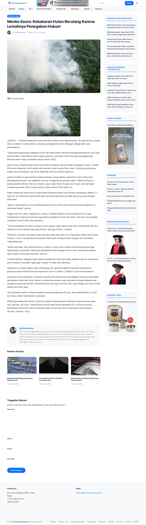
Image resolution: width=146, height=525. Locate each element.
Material (128, 522)
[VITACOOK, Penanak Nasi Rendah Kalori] (121, 318)
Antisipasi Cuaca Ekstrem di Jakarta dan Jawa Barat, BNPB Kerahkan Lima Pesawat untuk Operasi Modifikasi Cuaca (121, 91)
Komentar (11, 409)
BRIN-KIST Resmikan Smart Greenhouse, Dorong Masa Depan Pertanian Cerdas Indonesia (121, 26)
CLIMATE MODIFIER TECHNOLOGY (116, 68)
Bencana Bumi (13, 16)
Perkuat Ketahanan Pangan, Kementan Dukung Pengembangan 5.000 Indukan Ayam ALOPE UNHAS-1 (121, 47)
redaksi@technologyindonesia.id (89, 493)
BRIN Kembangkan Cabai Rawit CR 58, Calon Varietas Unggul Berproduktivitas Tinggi (121, 33)
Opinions (111, 175)
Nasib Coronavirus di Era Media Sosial (120, 196)
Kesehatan (75, 9)
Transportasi (61, 9)
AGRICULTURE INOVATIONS (119, 18)
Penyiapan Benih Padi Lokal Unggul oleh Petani (121, 202)
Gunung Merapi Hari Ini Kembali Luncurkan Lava (50, 379)
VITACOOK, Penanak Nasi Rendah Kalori (121, 302)
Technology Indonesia (20, 522)
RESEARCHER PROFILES (118, 222)
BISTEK (136, 522)
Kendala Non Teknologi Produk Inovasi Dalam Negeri (120, 183)
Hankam (87, 9)
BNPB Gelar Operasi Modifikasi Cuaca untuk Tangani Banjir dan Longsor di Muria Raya (120, 106)
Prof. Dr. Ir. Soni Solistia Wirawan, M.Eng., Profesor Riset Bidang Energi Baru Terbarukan (121, 260)
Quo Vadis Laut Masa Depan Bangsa (120, 125)
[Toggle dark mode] (137, 3)
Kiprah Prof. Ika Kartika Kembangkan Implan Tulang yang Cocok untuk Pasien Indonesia (121, 229)
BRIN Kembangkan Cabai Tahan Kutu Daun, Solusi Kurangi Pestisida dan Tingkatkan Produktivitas (120, 55)
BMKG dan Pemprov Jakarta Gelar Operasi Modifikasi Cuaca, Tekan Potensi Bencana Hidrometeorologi (121, 98)
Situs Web (10, 459)
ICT (30, 9)
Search (129, 3)
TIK (67, 522)
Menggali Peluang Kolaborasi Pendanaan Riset (121, 209)
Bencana (98, 9)
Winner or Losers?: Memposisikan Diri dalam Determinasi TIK (120, 190)
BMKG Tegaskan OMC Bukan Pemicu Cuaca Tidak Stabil (120, 84)
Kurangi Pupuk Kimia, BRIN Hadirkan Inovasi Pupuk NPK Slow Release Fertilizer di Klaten (120, 40)
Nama (10, 439)
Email (9, 449)
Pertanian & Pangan (44, 9)
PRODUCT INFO (114, 295)
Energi (21, 9)
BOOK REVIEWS (114, 118)
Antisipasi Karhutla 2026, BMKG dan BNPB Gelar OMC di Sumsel (120, 77)
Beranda (12, 9)
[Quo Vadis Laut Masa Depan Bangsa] (121, 145)
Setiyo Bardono (20, 32)
